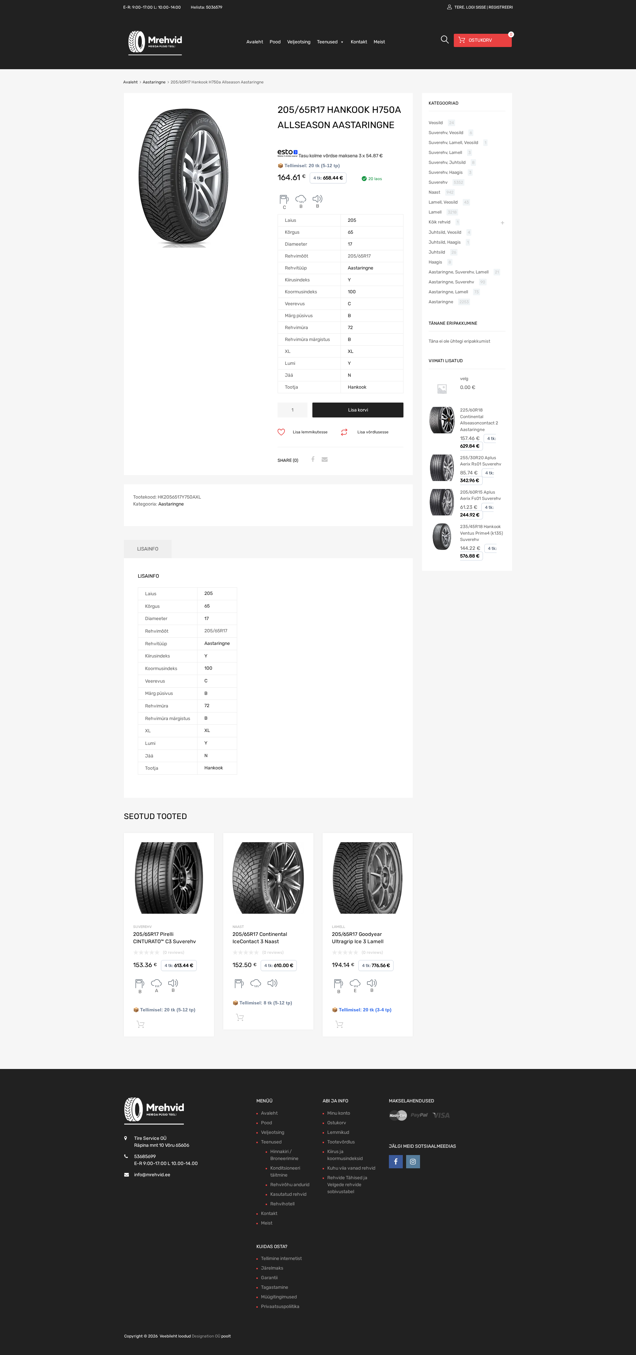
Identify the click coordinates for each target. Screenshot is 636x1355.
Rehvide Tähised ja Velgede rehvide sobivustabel (347, 1184)
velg (464, 378)
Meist (379, 42)
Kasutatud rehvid (288, 1194)
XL (350, 351)
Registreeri (501, 7)
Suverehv (142, 927)
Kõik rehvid (439, 221)
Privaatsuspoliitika (280, 1306)
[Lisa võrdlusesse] (203, 844)
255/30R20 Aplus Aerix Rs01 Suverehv (480, 461)
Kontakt (359, 42)
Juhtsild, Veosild (445, 232)
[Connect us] (396, 1162)
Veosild (436, 122)
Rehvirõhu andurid (289, 1184)
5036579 (214, 7)
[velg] (442, 400)
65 (350, 232)
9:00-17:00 (142, 7)
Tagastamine (274, 1287)
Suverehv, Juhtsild (447, 162)
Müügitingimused (279, 1297)
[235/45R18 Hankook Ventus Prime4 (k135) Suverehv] (442, 548)
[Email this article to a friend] (323, 460)
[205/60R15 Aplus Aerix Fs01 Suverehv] (442, 513)
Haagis (435, 262)
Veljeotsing (298, 42)
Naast (238, 927)
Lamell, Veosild (443, 202)
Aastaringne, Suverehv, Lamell (459, 271)
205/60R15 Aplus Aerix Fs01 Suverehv (480, 495)
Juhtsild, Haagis (445, 242)
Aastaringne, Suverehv (451, 281)
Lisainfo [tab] (147, 549)
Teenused (327, 42)
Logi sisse (476, 7)
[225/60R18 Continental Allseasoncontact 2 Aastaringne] (442, 431)
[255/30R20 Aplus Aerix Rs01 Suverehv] (442, 479)
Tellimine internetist (281, 1258)
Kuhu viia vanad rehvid (351, 1168)
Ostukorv (336, 1123)
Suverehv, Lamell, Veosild (453, 142)
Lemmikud (338, 1132)
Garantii (269, 1278)
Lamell (338, 927)
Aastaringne (154, 82)
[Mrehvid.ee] (154, 55)
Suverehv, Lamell (445, 152)
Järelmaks (272, 1268)
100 (352, 292)
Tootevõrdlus (341, 1142)
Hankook (357, 387)
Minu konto (338, 1113)
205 (352, 220)
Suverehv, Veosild (446, 132)
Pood (275, 42)
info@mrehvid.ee (152, 1175)
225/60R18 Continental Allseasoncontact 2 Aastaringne (479, 420)
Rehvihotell (282, 1204)
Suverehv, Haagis (446, 172)
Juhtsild (437, 252)
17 (350, 244)
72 (350, 327)
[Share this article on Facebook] (311, 460)
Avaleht (254, 42)
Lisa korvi (358, 410)
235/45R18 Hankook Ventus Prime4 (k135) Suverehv (481, 533)
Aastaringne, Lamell (448, 291)
